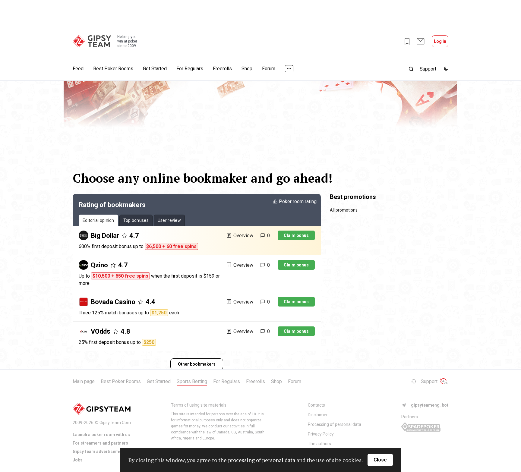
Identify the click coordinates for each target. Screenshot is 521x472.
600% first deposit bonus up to (138, 246)
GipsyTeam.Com (115, 422)
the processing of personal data (256, 460)
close (380, 460)
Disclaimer (318, 414)
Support (429, 381)
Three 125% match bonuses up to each (129, 313)
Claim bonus (296, 235)
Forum (268, 68)
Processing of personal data (334, 424)
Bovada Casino (113, 302)
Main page (84, 381)
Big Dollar (105, 235)
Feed (78, 68)
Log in (440, 41)
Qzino (99, 265)
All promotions (344, 210)
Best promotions (353, 197)
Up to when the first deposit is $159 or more (149, 279)
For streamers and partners (100, 443)
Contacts (316, 405)
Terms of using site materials (198, 405)
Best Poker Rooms (113, 68)
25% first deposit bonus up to (116, 342)
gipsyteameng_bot (429, 405)
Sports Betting (192, 381)
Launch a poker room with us (101, 434)
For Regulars (189, 68)
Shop (247, 68)
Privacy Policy (321, 434)
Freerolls (222, 68)
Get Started (155, 68)
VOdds (100, 331)
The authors (319, 443)
